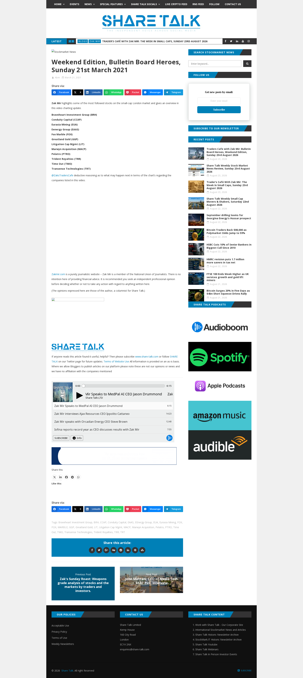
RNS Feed (198, 4)
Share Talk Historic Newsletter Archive (217, 634)
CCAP (103, 522)
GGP (71, 527)
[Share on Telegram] (72, 477)
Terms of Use (59, 637)
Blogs (83, 41)
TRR (116, 532)
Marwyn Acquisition (143, 527)
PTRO (168, 527)
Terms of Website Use (116, 361)
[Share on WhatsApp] (78, 477)
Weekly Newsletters (63, 644)
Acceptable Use (60, 625)
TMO (60, 532)
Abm (57, 77)
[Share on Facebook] (66, 477)
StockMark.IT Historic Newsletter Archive (218, 639)
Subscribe (219, 109)
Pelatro (160, 527)
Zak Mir (95, 41)
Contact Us (233, 4)
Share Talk (67, 670)
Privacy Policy (59, 631)
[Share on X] (54, 477)
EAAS (131, 522)
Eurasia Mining (167, 522)
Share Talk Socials (144, 4)
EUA (155, 522)
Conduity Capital (117, 522)
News (88, 4)
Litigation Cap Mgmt (110, 527)
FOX (179, 522)
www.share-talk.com (146, 356)
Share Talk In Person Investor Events (216, 654)
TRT (122, 532)
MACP (127, 527)
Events (74, 4)
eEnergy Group (143, 522)
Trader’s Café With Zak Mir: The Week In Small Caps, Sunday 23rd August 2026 (154, 41)
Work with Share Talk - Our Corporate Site (219, 624)
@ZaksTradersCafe (62, 175)
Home (58, 4)
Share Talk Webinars (206, 649)
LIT (96, 527)
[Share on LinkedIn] (60, 477)
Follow (214, 4)
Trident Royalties (103, 532)
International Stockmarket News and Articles (220, 629)
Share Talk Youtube (206, 644)
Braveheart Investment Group (75, 522)
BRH (96, 522)
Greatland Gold (84, 527)
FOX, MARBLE (60, 527)
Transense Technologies (78, 532)
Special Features (111, 4)
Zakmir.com (58, 274)
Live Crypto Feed (176, 4)
